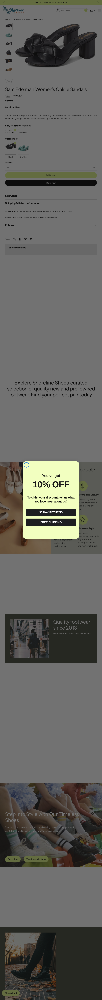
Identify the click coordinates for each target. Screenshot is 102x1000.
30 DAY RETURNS (51, 512)
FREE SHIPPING (51, 522)
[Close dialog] (26, 464)
